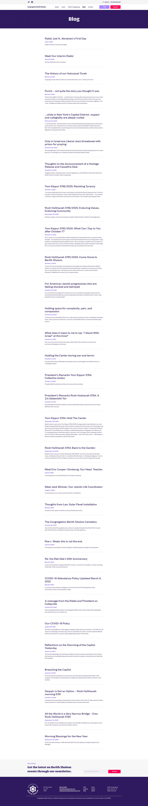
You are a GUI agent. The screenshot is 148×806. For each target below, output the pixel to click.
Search (107, 2)
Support (115, 7)
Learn (63, 7)
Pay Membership (115, 2)
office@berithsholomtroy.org (67, 789)
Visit (104, 7)
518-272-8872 (63, 787)
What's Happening (74, 7)
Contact (90, 7)
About (57, 7)
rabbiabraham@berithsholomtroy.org (69, 791)
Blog (83, 7)
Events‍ (93, 789)
